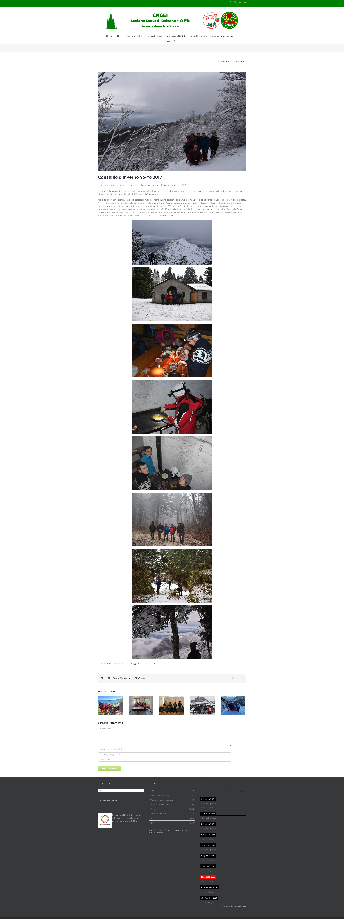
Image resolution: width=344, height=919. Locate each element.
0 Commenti (150, 664)
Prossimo (239, 61)
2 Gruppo (133, 664)
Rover (140, 664)
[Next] (241, 792)
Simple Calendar (238, 906)
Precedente (226, 61)
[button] (175, 41)
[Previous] (204, 792)
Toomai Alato (105, 664)
